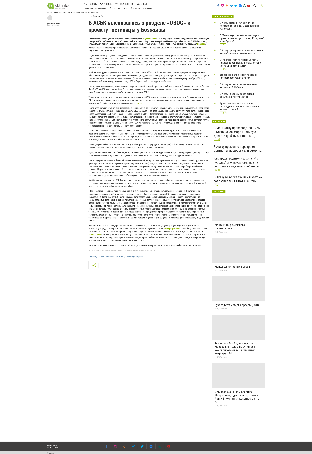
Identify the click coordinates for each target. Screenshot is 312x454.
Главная (49, 12)
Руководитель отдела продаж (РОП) (237, 305)
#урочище (131, 257)
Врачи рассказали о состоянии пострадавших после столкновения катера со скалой (239, 106)
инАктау (201, 44)
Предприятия (126, 4)
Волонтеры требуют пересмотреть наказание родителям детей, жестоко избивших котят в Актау (240, 62)
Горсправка (89, 8)
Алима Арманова (53, 23)
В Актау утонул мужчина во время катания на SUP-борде (238, 86)
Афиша (108, 4)
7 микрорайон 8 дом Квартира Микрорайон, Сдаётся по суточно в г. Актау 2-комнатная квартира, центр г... (238, 397)
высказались (94, 234)
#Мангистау (120, 257)
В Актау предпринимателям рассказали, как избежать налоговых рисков (241, 52)
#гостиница (93, 257)
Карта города (147, 8)
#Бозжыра (110, 257)
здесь (139, 103)
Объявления (135, 8)
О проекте (50, 453)
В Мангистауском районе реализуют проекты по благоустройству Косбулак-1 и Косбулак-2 (242, 38)
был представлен (172, 228)
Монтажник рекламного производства (230, 226)
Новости (93, 4)
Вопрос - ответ (115, 8)
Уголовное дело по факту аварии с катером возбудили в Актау (239, 76)
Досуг (144, 4)
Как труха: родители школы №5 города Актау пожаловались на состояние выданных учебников (236, 162)
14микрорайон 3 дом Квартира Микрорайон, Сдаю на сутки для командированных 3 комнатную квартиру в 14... (235, 348)
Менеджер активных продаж (232, 266)
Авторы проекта (101, 8)
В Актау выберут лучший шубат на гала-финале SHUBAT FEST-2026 (238, 179)
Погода (125, 8)
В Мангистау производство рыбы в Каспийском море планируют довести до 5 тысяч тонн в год (237, 132)
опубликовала (149, 38)
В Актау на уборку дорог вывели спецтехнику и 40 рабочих (237, 95)
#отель (102, 257)
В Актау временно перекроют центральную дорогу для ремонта (238, 149)
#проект (139, 257)
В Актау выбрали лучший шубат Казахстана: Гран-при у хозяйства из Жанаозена (239, 25)
